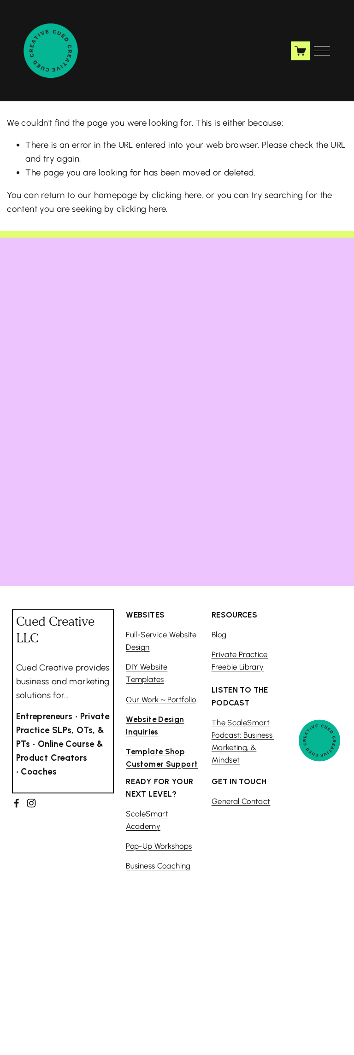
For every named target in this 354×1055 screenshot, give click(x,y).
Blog (219, 634)
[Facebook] (16, 803)
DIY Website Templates (146, 673)
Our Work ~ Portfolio (161, 699)
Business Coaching (158, 865)
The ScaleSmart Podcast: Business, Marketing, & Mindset (243, 741)
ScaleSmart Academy (147, 820)
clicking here (176, 195)
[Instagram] (31, 803)
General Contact (241, 801)
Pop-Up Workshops (159, 846)
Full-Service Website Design (161, 641)
